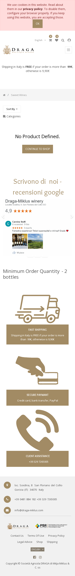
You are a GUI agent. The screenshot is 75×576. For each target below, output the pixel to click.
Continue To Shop (37, 149)
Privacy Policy (56, 535)
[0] (50, 40)
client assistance (37, 456)
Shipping (52, 542)
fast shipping (37, 329)
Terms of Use (36, 535)
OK (37, 23)
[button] (12, 109)
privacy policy (33, 9)
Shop (39, 542)
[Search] (69, 107)
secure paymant (37, 395)
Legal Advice (24, 542)
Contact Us (17, 535)
